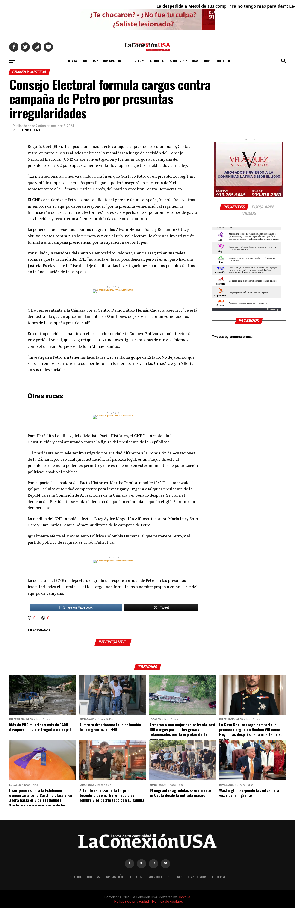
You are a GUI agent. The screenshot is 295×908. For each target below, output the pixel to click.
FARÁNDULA (156, 60)
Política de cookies (167, 901)
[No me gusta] (43, 618)
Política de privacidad (131, 901)
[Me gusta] (30, 618)
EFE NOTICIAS (29, 130)
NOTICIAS (89, 60)
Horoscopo (273, 309)
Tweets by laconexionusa (232, 337)
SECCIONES (177, 60)
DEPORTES (134, 60)
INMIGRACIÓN (112, 60)
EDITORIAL (223, 60)
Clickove (184, 897)
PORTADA (71, 60)
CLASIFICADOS (201, 60)
